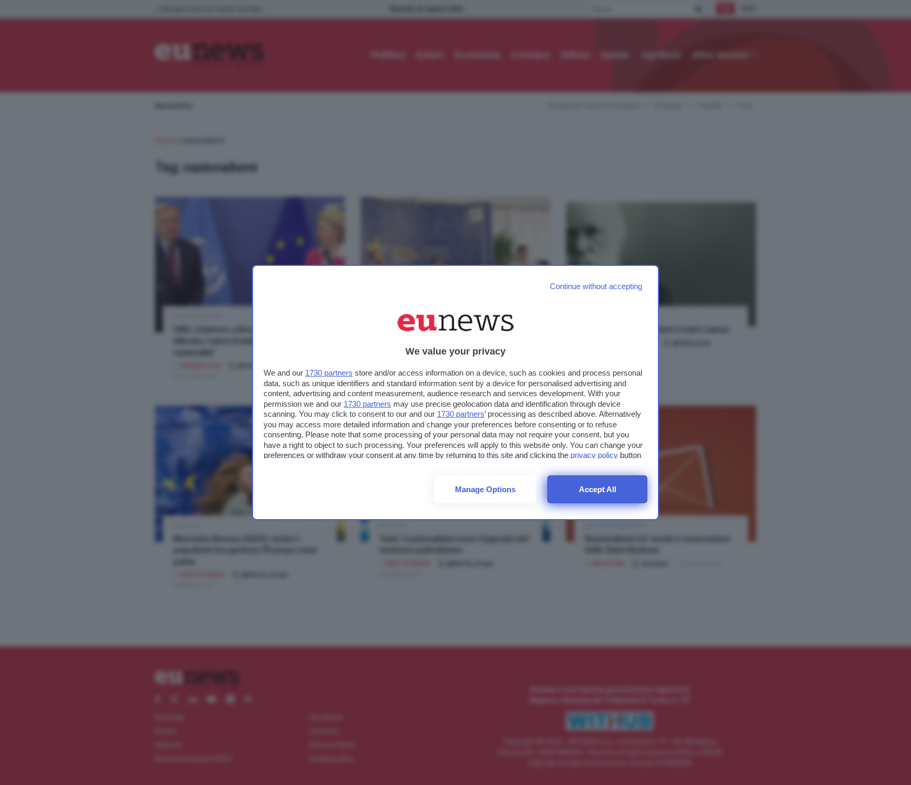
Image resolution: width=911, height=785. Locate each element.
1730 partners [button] (329, 372)
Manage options (485, 489)
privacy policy (594, 455)
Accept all (597, 489)
